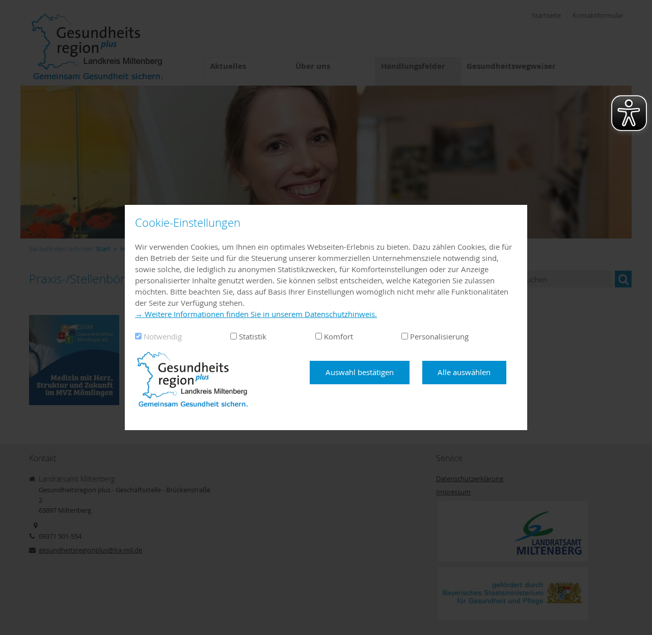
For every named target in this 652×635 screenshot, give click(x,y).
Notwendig (163, 336)
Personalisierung (439, 336)
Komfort (338, 336)
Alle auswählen (464, 372)
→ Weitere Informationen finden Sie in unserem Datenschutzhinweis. (256, 314)
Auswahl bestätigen (359, 372)
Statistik (252, 336)
